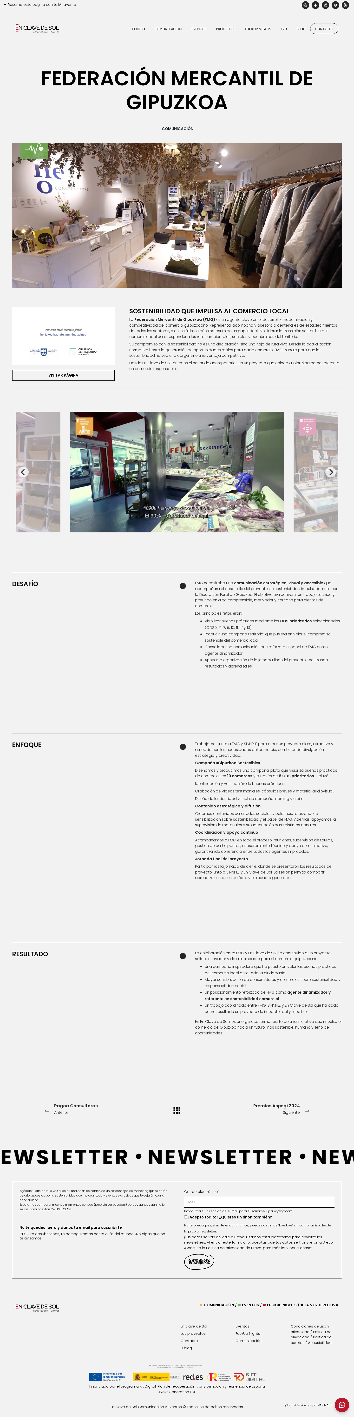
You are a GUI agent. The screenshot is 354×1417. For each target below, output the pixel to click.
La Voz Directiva (321, 1304)
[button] (342, 1405)
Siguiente (276, 1109)
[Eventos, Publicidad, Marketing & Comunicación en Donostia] (37, 28)
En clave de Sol (194, 1326)
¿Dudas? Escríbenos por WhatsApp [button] (309, 1405)
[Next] (330, 472)
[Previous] (23, 472)
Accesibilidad (320, 1342)
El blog (186, 1347)
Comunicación (216, 1304)
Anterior (76, 1109)
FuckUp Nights (280, 1304)
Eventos (248, 1304)
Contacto (189, 1340)
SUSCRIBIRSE (199, 1262)
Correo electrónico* (202, 1191)
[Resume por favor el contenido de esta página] (305, 6)
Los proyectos (193, 1333)
